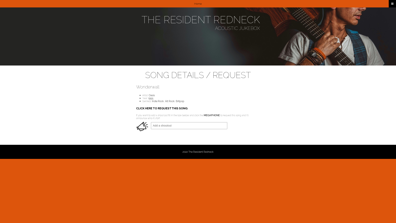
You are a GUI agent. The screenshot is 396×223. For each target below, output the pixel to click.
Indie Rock (158, 101)
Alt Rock (169, 101)
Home (198, 3)
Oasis (152, 95)
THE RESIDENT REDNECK (201, 20)
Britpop (180, 101)
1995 (150, 98)
